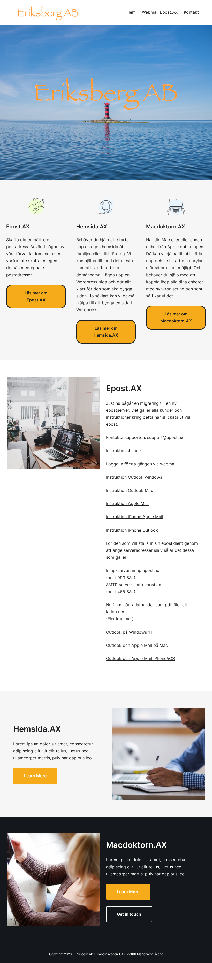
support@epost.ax (165, 437)
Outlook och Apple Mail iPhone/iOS (140, 658)
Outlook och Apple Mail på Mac (137, 645)
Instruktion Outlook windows (134, 477)
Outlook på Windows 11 (129, 632)
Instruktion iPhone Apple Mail (134, 516)
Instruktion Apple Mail (127, 503)
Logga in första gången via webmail (141, 464)
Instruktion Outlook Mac (129, 490)
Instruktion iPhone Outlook (132, 530)
